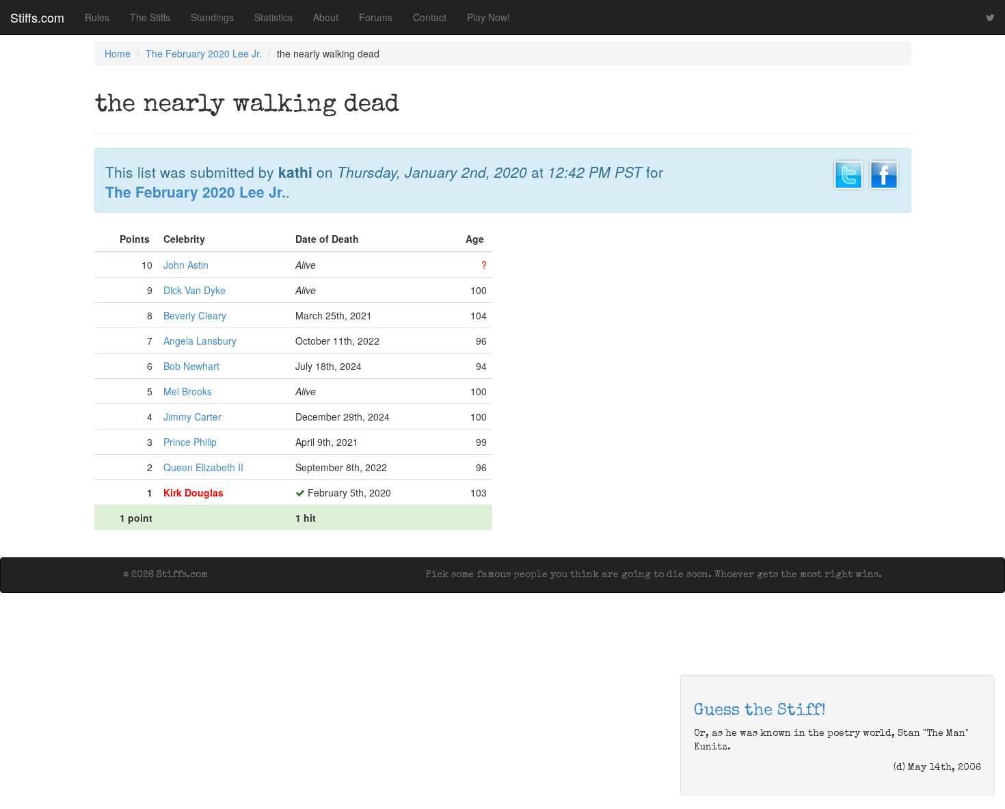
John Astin (186, 264)
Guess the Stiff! (760, 711)
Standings (212, 17)
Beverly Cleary (194, 315)
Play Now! (488, 17)
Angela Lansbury (200, 340)
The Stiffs (150, 17)
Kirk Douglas (193, 492)
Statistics (273, 17)
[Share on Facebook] (884, 173)
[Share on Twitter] (848, 173)
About (325, 17)
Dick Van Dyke (194, 290)
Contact (429, 17)
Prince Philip (190, 442)
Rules (97, 17)
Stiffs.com (37, 17)
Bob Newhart (191, 366)
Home (118, 53)
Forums (375, 17)
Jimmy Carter (192, 416)
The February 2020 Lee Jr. (204, 53)
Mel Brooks (187, 391)
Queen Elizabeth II (203, 467)
